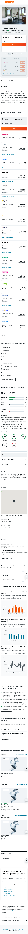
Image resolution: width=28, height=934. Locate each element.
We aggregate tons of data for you (11, 917)
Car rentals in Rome (8, 889)
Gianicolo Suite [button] (5, 772)
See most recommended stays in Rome (21, 816)
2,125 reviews (19, 30)
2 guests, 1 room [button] (7, 41)
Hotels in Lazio (13, 929)
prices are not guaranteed (7, 910)
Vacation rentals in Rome (9, 895)
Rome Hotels (20, 929)
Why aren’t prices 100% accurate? (11, 920)
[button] (2, 2)
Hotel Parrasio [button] (4, 805)
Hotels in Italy (6, 929)
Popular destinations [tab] (20, 878)
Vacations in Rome (8, 891)
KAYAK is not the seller (8, 915)
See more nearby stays (21, 754)
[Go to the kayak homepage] (9, 2)
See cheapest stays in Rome (22, 785)
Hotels (13, 928)
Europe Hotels (19, 928)
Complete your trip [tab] (8, 878)
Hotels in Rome (7, 893)
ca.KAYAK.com (7, 928)
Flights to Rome (7, 887)
